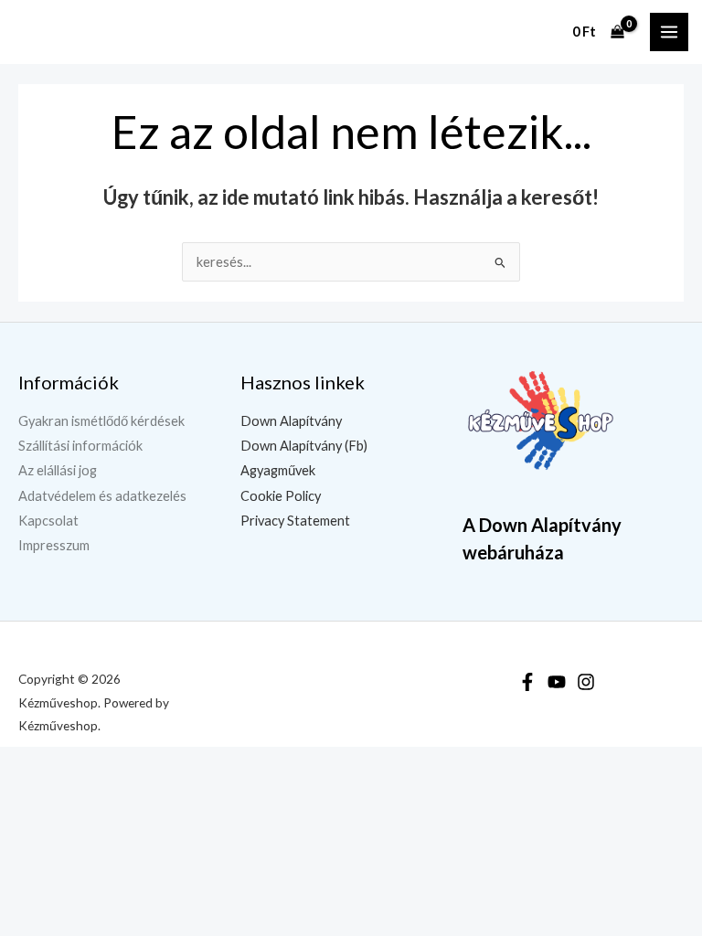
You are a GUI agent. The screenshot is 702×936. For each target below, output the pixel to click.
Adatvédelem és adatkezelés (102, 496)
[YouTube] (557, 682)
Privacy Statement (295, 520)
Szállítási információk (80, 445)
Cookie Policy (280, 496)
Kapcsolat (48, 520)
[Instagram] (586, 682)
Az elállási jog (57, 470)
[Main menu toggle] (669, 32)
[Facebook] (527, 682)
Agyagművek (277, 470)
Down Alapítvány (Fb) (303, 445)
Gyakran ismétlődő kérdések (101, 421)
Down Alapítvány (291, 421)
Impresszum (54, 545)
